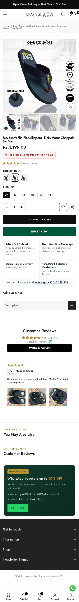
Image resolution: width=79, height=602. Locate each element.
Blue (15, 177)
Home (6, 26)
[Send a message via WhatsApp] (72, 588)
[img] (15, 365)
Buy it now (39, 231)
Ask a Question (13, 293)
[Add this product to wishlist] (63, 207)
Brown (23, 177)
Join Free (18, 507)
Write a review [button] (39, 348)
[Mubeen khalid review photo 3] (58, 396)
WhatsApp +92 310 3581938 (51, 282)
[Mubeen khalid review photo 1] (16, 396)
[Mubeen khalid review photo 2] (37, 396)
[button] (11, 163)
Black (6, 177)
